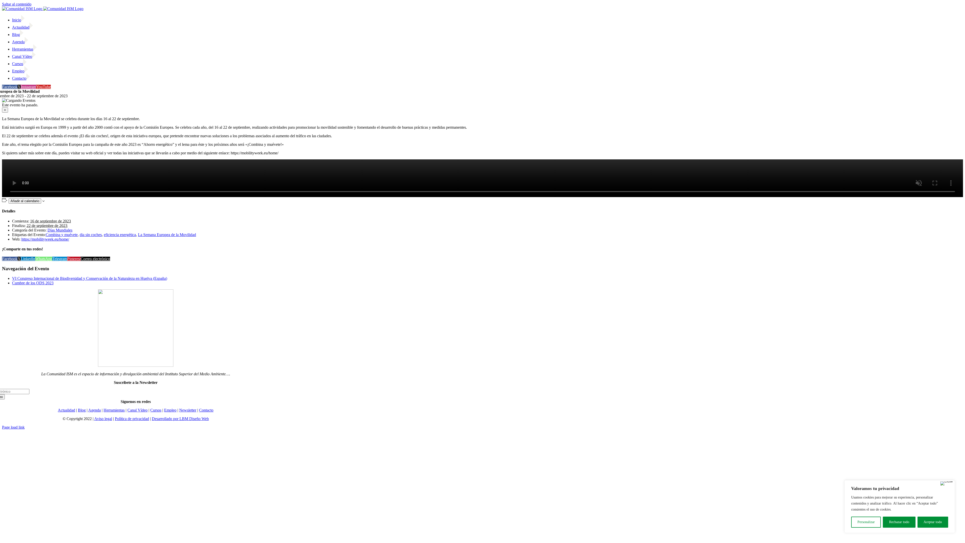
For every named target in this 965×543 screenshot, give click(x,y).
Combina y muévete (62, 235)
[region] (899, 506)
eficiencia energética (120, 235)
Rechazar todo (899, 522)
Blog (82, 410)
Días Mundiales (59, 230)
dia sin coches (91, 235)
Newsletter (187, 410)
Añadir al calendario (25, 201)
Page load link (13, 427)
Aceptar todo (933, 522)
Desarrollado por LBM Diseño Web (180, 419)
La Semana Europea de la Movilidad (167, 235)
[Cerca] (946, 483)
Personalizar (866, 522)
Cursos (155, 410)
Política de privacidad (132, 419)
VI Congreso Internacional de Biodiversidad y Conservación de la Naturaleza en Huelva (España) (89, 278)
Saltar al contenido (16, 4)
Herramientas (114, 410)
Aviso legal (103, 419)
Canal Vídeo (137, 410)
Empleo (170, 410)
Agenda (94, 410)
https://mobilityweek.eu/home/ (45, 239)
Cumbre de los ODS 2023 (33, 283)
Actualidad (66, 410)
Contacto (206, 410)
